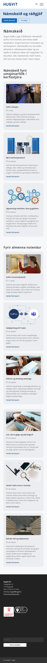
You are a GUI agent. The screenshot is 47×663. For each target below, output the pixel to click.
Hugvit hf (7, 582)
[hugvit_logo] (19, 4)
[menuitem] (35, 4)
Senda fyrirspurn (12, 126)
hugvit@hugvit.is (15, 592)
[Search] (35, 4)
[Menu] (40, 4)
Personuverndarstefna (11, 594)
